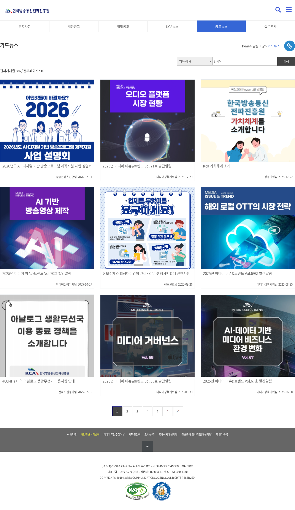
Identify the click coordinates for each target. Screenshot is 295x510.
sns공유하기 (289, 46)
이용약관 (72, 434)
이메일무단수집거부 (114, 434)
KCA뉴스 (172, 26)
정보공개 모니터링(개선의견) (196, 434)
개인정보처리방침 (90, 434)
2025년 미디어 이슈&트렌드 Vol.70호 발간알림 (36, 273)
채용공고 (74, 26)
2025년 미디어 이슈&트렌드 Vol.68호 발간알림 (137, 381)
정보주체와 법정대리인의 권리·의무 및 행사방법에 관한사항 (146, 273)
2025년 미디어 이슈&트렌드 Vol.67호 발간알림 (237, 381)
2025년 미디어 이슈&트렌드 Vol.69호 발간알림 (237, 273)
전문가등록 (222, 434)
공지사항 (25, 26)
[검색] (278, 9)
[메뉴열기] (289, 9)
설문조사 (270, 26)
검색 (286, 61)
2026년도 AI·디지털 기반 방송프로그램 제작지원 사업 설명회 (47, 166)
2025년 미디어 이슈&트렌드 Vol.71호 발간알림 (137, 166)
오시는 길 (149, 434)
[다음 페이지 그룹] (178, 411)
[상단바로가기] (147, 446)
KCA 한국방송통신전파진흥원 (27, 9)
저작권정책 (135, 434)
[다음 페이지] (168, 411)
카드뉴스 (221, 26)
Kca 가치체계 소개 (216, 166)
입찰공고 (123, 26)
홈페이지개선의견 (168, 434)
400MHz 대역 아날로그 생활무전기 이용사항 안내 (38, 381)
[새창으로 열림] (137, 491)
